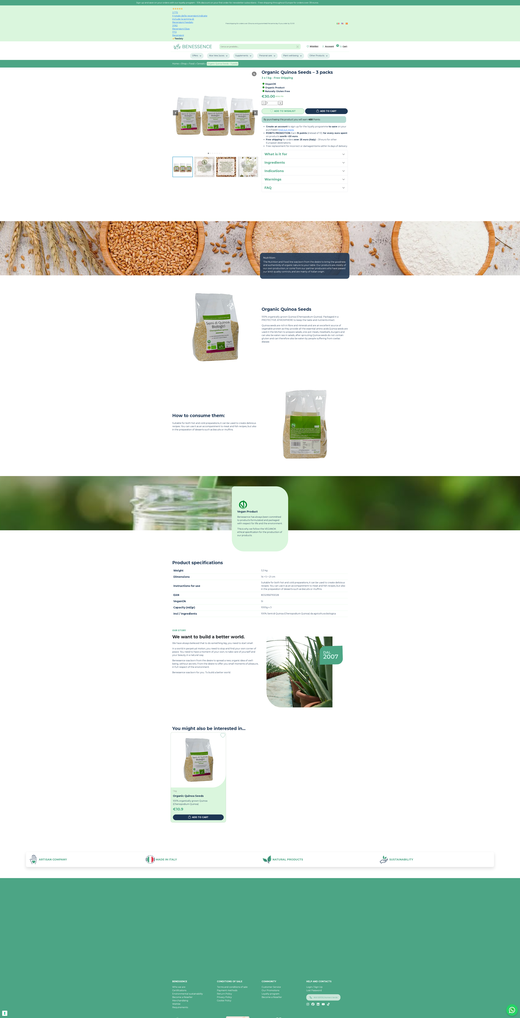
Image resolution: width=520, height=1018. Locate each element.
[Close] (300, 486)
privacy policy (281, 525)
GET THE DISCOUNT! (271, 531)
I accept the (274, 525)
